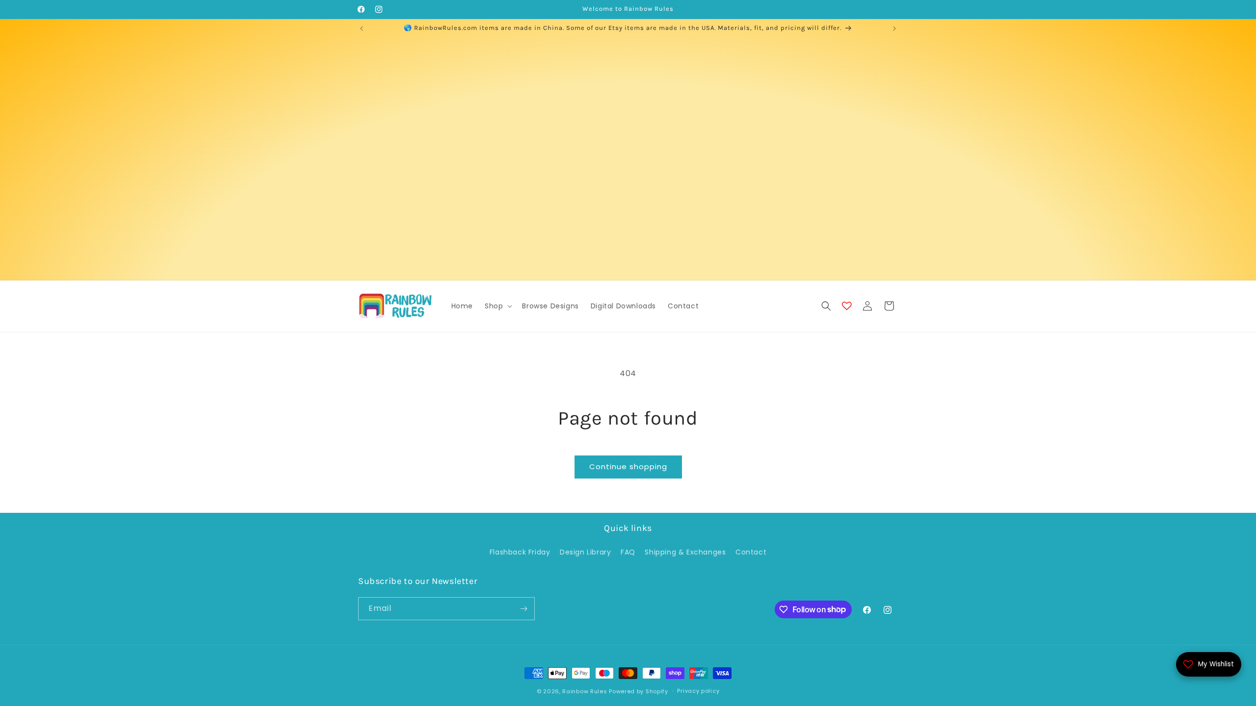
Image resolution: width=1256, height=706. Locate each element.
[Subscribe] (523, 608)
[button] (497, 306)
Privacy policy (698, 691)
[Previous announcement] (361, 28)
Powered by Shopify (638, 691)
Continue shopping (628, 466)
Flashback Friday (520, 552)
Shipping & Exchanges (685, 552)
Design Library (585, 552)
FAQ (628, 552)
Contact (750, 552)
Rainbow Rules (584, 691)
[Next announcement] (894, 28)
